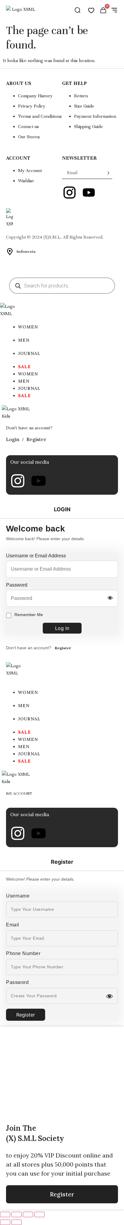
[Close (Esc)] (39, 1214)
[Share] (28, 1214)
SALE (24, 366)
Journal (29, 353)
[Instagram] (17, 480)
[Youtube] (38, 480)
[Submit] (104, 173)
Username (17, 896)
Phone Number (23, 953)
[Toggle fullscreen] (16, 1214)
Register (63, 648)
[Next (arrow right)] (16, 1222)
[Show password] (110, 598)
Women (28, 327)
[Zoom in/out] (5, 1214)
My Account (19, 793)
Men (23, 340)
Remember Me (28, 614)
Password (16, 585)
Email (12, 925)
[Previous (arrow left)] (5, 1222)
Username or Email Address (36, 555)
